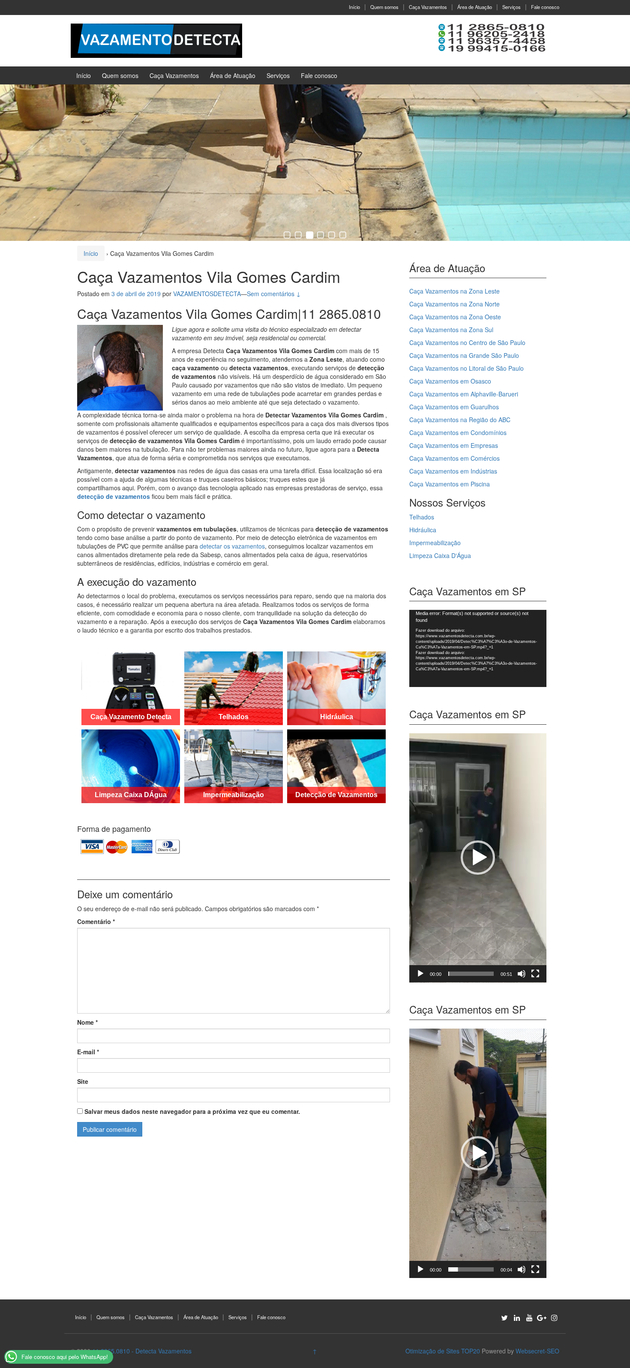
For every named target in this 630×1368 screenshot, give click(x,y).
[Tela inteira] (535, 973)
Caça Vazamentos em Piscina (449, 484)
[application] (477, 648)
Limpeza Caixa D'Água (440, 555)
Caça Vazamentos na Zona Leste (454, 291)
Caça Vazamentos (428, 6)
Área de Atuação (474, 6)
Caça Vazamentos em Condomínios (458, 432)
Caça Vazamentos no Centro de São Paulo (467, 342)
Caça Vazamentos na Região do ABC (459, 419)
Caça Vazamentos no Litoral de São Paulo (466, 368)
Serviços (511, 6)
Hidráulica (422, 529)
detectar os (216, 546)
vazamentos (248, 546)
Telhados (421, 517)
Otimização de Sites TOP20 (442, 1351)
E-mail (88, 1051)
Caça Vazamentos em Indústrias (453, 471)
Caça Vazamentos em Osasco (450, 381)
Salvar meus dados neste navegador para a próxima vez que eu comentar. (192, 1111)
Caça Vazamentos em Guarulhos (454, 406)
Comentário (96, 921)
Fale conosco (545, 6)
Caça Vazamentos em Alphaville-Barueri (463, 394)
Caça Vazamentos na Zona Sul (451, 329)
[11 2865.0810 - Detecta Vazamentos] (156, 40)
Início (354, 6)
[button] (478, 857)
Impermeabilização (435, 542)
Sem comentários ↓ (274, 293)
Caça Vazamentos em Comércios (454, 458)
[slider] (471, 974)
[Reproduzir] (420, 973)
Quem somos (384, 6)
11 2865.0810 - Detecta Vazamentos (142, 1351)
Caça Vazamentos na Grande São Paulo (464, 355)
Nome (87, 1022)
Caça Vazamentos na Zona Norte (454, 304)
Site (82, 1081)
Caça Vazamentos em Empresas (453, 445)
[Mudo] (521, 973)
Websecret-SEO (537, 1351)
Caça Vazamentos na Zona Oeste (455, 316)
